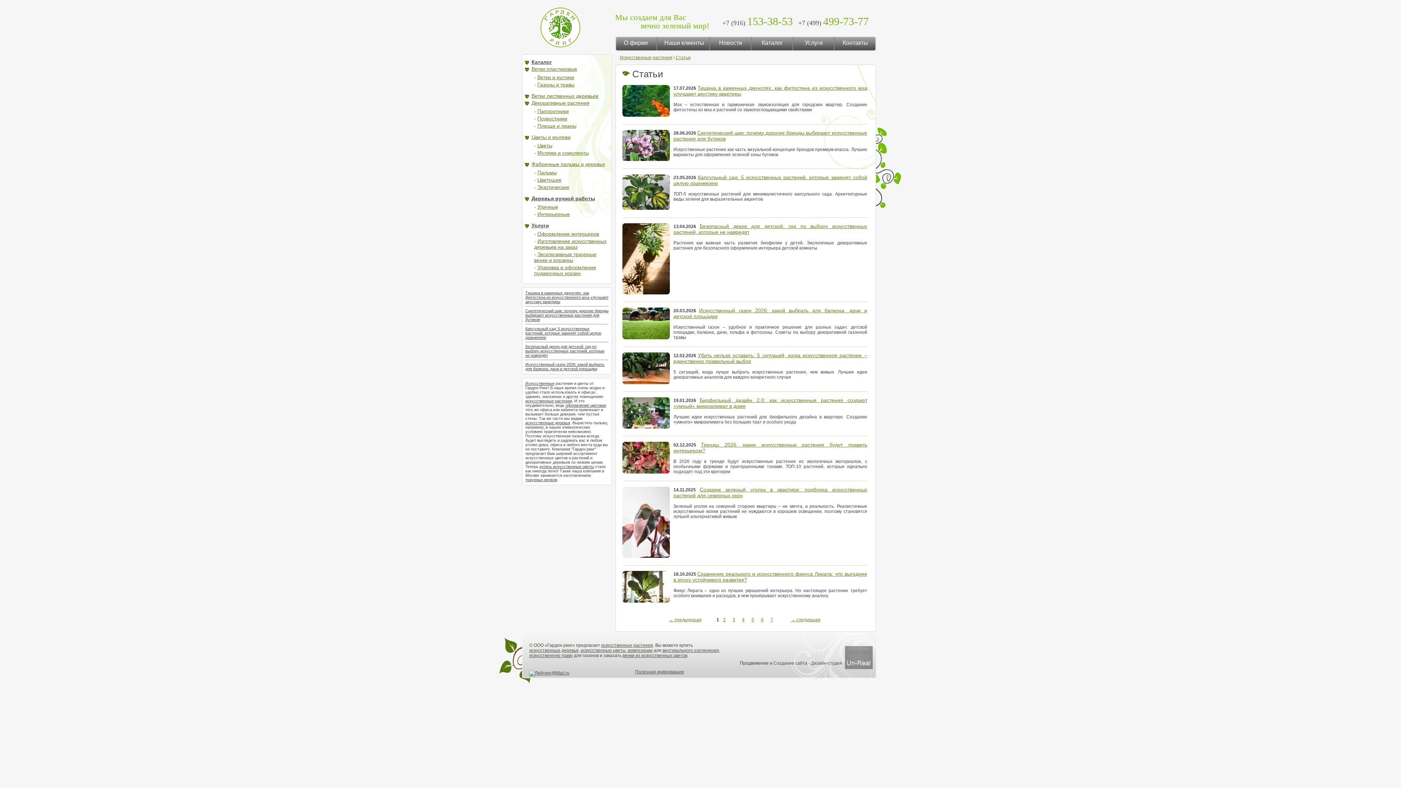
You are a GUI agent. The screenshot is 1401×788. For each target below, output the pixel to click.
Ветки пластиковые (554, 69)
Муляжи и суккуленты (563, 153)
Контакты (855, 43)
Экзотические (553, 187)
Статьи (683, 57)
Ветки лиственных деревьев (565, 96)
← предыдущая (685, 619)
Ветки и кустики (555, 77)
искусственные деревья (547, 423)
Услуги (814, 43)
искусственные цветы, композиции (617, 650)
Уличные (547, 207)
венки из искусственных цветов (655, 655)
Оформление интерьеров (568, 234)
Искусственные (540, 383)
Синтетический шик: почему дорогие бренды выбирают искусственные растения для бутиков (567, 315)
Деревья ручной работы (563, 198)
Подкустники (552, 118)
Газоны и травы (556, 85)
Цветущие (549, 180)
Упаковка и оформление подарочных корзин (565, 270)
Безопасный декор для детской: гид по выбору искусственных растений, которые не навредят (565, 351)
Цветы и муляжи (551, 137)
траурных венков (541, 480)
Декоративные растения (561, 103)
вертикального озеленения (691, 650)
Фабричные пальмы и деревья (568, 164)
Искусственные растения (646, 57)
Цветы (544, 145)
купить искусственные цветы (567, 466)
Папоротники (553, 111)
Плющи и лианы (556, 126)
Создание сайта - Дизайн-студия (808, 663)
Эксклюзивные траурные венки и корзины (565, 257)
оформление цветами (586, 405)
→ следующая (806, 619)
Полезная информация (659, 672)
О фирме (636, 43)
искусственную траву (551, 655)
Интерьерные (553, 214)
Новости (730, 43)
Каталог (772, 43)
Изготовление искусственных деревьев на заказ (570, 244)
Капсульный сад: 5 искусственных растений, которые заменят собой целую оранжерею (563, 333)
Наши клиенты (684, 43)
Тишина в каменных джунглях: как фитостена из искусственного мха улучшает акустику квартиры (567, 297)
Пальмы (547, 172)
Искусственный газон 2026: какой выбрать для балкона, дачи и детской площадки (565, 366)
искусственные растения (548, 401)
